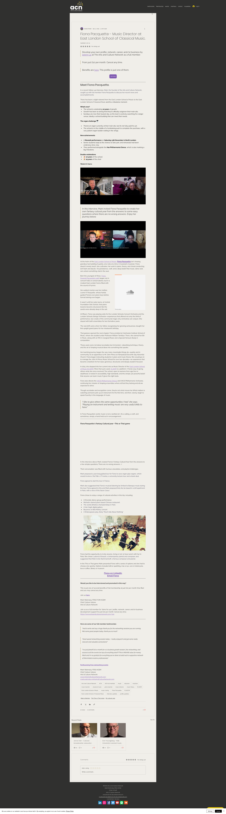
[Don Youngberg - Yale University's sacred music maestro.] (113, 730)
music (119, 683)
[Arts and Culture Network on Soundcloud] (126, 802)
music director (119, 687)
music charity (105, 690)
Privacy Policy (70, 811)
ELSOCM (127, 690)
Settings (210, 811)
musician (135, 683)
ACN (100, 683)
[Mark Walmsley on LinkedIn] (100, 802)
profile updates (124, 694)
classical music (97, 687)
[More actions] (145, 29)
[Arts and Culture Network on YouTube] (117, 802)
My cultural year (110, 698)
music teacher (85, 687)
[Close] (224, 811)
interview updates (112, 694)
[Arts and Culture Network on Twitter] (113, 802)
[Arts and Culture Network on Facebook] (108, 802)
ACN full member (110, 683)
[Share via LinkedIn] (90, 704)
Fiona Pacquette (116, 690)
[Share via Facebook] (81, 704)
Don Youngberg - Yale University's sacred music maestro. (111, 742)
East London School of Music (89, 690)
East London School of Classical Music (92, 694)
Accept (218, 811)
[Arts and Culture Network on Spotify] (121, 802)
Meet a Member (85, 698)
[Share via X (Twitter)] (85, 704)
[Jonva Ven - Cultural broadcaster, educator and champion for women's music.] (84, 730)
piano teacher (108, 687)
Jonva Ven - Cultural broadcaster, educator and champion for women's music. (83, 742)
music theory (130, 687)
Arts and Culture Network (88, 683)
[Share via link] (94, 704)
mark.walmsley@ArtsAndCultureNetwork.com (113, 797)
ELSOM (139, 687)
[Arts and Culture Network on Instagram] (104, 802)
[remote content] (130, 292)
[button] (152, 13)
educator (127, 683)
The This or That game (97, 698)
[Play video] (113, 186)
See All (152, 719)
